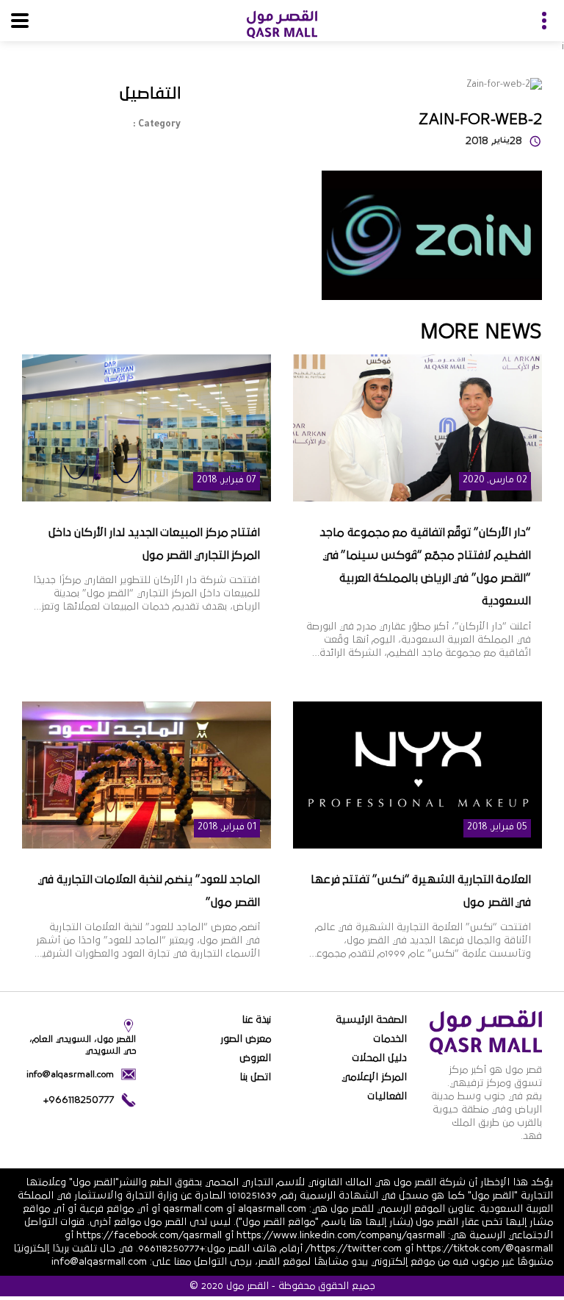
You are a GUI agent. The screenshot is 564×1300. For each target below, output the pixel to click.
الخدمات (390, 1039)
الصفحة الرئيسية (371, 1019)
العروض (255, 1058)
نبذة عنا (256, 1019)
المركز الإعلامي (374, 1077)
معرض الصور (245, 1039)
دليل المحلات (379, 1058)
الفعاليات (387, 1096)
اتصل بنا (255, 1077)
